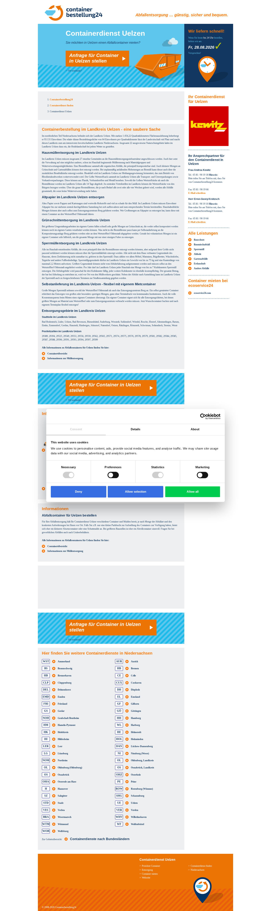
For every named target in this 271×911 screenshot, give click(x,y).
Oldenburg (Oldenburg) (70, 767)
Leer (60, 746)
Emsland (135, 696)
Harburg (135, 725)
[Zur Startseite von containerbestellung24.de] (73, 13)
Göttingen (136, 711)
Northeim (62, 760)
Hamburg (136, 718)
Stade (60, 803)
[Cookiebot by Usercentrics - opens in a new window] (203, 416)
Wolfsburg (63, 831)
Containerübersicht (57, 353)
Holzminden (137, 739)
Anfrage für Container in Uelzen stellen (93, 58)
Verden (134, 810)
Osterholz (136, 774)
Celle (133, 675)
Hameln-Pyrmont (66, 725)
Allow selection (135, 491)
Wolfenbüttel (137, 824)
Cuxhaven (136, 682)
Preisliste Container (151, 866)
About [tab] (195, 429)
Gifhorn (135, 703)
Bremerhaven (64, 675)
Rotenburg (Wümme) (142, 788)
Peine (133, 781)
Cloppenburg (64, 682)
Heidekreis (63, 732)
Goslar (61, 711)
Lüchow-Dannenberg (142, 746)
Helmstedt (136, 732)
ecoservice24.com (202, 293)
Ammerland (64, 661)
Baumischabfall (202, 244)
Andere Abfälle (201, 268)
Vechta (61, 810)
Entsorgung (147, 869)
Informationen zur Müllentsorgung (65, 358)
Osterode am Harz (67, 781)
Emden (61, 696)
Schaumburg (137, 795)
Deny (78, 491)
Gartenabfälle (201, 258)
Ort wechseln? (75, 70)
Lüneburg (63, 753)
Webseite (146, 877)
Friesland (62, 703)
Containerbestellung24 (65, 907)
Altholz (197, 254)
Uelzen (134, 803)
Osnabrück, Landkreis (142, 767)
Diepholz (135, 689)
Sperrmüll (199, 249)
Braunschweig (65, 668)
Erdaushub (200, 263)
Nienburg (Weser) (140, 753)
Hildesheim (63, 739)
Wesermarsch (64, 817)
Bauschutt (199, 239)
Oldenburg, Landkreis (142, 760)
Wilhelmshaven (139, 817)
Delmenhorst (64, 689)
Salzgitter (62, 795)
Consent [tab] (76, 429)
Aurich (134, 661)
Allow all (193, 491)
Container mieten (150, 873)
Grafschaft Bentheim (68, 718)
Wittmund (63, 824)
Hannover (63, 788)
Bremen (135, 668)
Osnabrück (63, 774)
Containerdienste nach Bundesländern (100, 839)
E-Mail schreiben (197, 193)
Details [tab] (135, 429)
